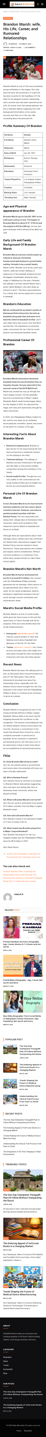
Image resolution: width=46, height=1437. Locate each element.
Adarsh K (14, 44)
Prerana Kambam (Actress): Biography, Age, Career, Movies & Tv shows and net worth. (22, 944)
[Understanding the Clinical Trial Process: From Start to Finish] (10, 1099)
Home (5, 12)
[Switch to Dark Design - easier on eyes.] (38, 4)
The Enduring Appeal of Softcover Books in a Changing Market (31, 1067)
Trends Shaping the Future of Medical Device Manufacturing (30, 1083)
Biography (8, 18)
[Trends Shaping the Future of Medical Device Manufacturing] (10, 1083)
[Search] (42, 4)
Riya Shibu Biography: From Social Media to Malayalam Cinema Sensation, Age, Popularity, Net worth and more (22, 1018)
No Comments (30, 47)
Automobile (8, 1369)
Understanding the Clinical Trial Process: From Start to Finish (29, 1099)
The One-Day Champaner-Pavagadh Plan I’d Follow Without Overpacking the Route (30, 1050)
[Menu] (4, 4)
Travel (6, 1190)
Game (5, 1361)
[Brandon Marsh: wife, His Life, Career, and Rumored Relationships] (23, 68)
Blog (6, 1238)
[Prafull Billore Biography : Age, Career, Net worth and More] (23, 966)
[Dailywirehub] (22, 4)
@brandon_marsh (26, 633)
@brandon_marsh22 (23, 647)
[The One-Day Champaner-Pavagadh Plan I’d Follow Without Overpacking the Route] (10, 1049)
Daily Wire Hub (18, 1425)
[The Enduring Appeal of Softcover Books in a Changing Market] (10, 1068)
